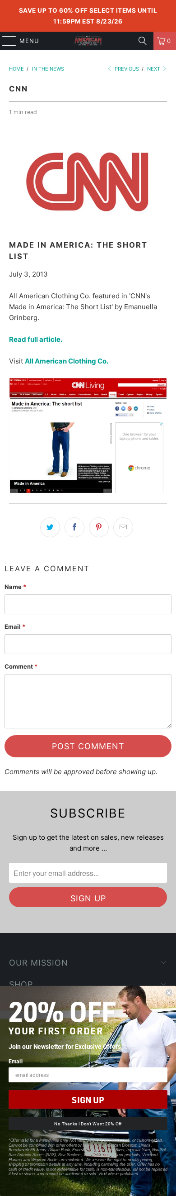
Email (15, 626)
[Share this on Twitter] (50, 527)
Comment (21, 666)
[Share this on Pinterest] (99, 527)
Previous (126, 69)
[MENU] (5, 41)
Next (154, 69)
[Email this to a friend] (123, 527)
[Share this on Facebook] (74, 527)
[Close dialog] (169, 993)
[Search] (142, 41)
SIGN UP (88, 1099)
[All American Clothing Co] (88, 41)
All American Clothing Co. (66, 361)
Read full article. (36, 339)
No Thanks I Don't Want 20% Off (87, 1123)
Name (15, 586)
